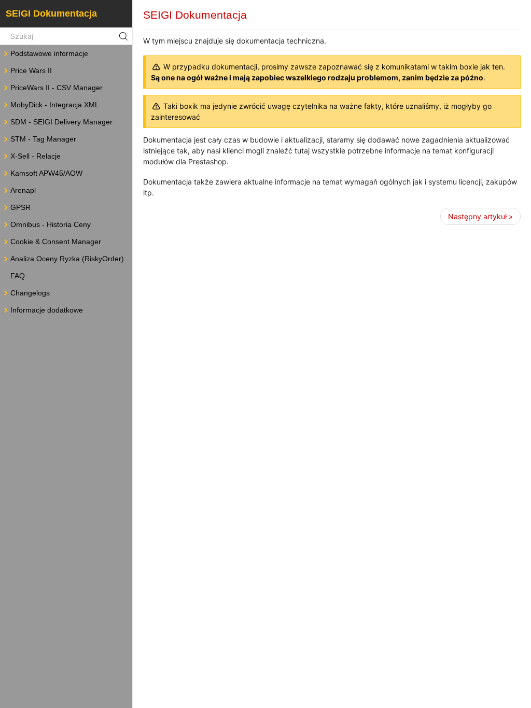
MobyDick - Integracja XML (54, 105)
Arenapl (23, 190)
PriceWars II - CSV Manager (56, 87)
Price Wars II (31, 70)
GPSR (20, 207)
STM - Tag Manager (43, 139)
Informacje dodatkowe (46, 310)
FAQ (17, 276)
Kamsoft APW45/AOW (46, 173)
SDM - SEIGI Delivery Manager (61, 122)
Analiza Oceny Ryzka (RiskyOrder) (67, 258)
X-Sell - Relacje (35, 156)
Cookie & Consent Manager (55, 241)
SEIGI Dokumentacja (51, 13)
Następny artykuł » (480, 216)
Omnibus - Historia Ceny (50, 224)
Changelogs (30, 293)
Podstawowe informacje (49, 53)
